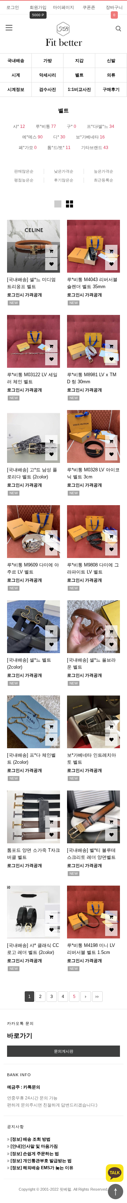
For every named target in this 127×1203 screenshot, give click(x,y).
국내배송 (15, 60)
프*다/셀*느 (100, 126)
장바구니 (114, 7)
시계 (16, 75)
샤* (19, 126)
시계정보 (15, 89)
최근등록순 (103, 180)
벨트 (79, 75)
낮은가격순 (63, 171)
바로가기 (19, 1035)
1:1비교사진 (79, 89)
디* (59, 137)
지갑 (79, 60)
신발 (111, 60)
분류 (9, 28)
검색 (118, 28)
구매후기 (111, 89)
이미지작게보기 (69, 204)
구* (71, 126)
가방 (47, 60)
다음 (85, 996)
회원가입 (38, 7)
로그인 (12, 7)
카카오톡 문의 (20, 1023)
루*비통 (46, 126)
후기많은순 (63, 180)
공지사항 (15, 1126)
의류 (111, 75)
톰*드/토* (59, 147)
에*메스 (32, 137)
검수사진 (47, 89)
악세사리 (47, 75)
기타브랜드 (94, 147)
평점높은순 (24, 180)
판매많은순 (24, 171)
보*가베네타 (90, 137)
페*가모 (28, 147)
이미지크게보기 (58, 204)
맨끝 (97, 996)
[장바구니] (51, 251)
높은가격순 (103, 171)
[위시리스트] (51, 264)
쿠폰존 (89, 7)
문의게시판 (63, 1051)
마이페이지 (63, 7)
